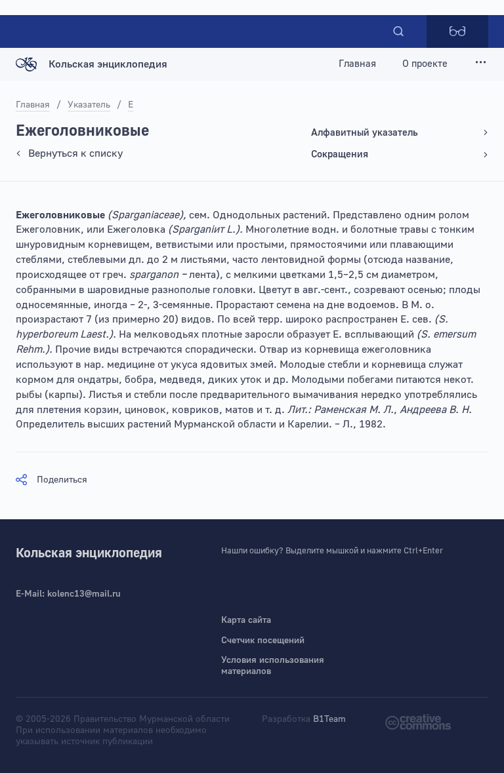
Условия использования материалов (272, 665)
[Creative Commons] (418, 721)
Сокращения (339, 154)
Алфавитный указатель (364, 133)
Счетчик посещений (262, 640)
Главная (357, 64)
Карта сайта (246, 620)
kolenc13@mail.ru (84, 594)
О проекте (425, 64)
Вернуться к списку (75, 153)
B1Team (329, 719)
